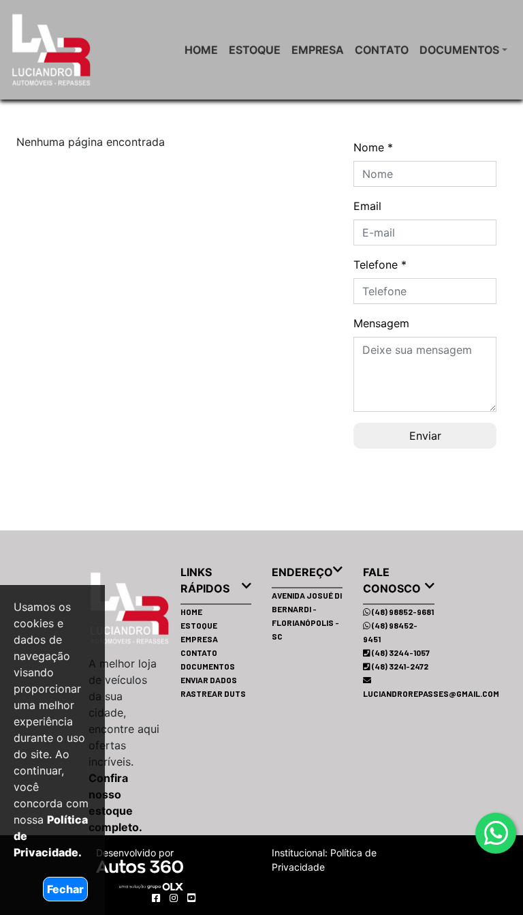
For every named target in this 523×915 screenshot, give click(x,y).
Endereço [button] (302, 572)
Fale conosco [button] (392, 580)
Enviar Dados (208, 680)
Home (201, 50)
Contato (382, 50)
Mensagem (381, 323)
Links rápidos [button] (204, 580)
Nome (373, 147)
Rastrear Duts (213, 693)
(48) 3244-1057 (400, 652)
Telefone (380, 264)
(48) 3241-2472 (399, 666)
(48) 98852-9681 (402, 611)
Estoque (255, 50)
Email (367, 206)
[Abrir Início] (106, 608)
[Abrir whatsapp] (496, 833)
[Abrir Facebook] (157, 897)
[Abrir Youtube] (191, 897)
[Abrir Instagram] (175, 897)
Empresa (317, 50)
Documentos (459, 50)
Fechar (65, 889)
